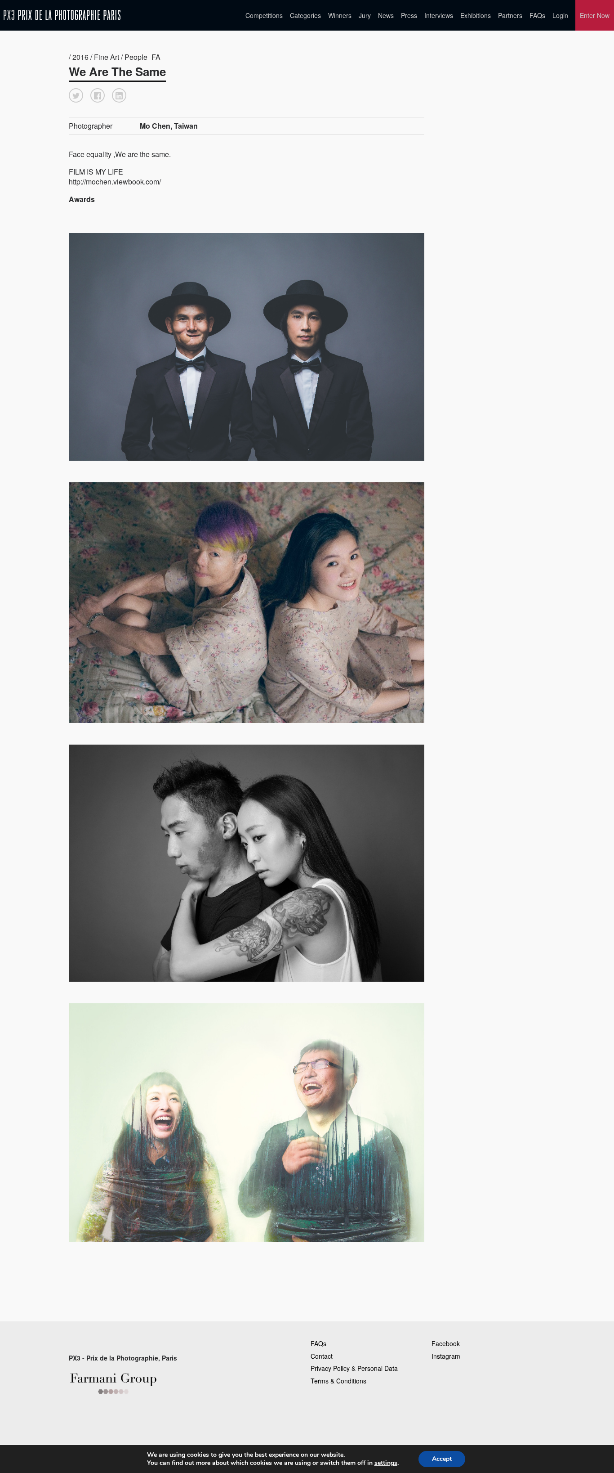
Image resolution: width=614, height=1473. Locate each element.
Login (560, 15)
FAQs (537, 15)
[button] (76, 95)
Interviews (438, 15)
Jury (365, 15)
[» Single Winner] (62, 15)
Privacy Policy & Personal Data (354, 1368)
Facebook (446, 1343)
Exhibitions (475, 15)
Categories (305, 15)
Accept (442, 1459)
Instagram (446, 1356)
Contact (322, 1356)
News (386, 15)
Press (409, 15)
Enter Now (595, 15)
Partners (510, 15)
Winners (339, 15)
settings (385, 1463)
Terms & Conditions (338, 1380)
